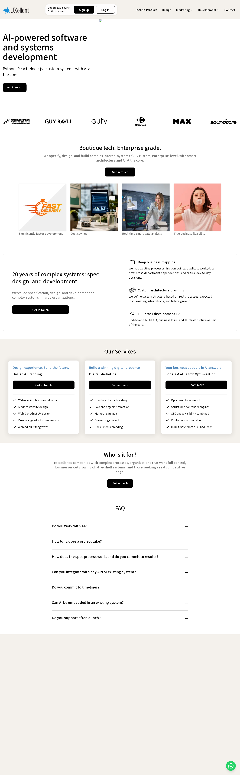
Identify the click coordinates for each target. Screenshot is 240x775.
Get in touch (14, 87)
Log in (105, 10)
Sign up (84, 10)
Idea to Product (146, 10)
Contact (229, 10)
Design (166, 10)
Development (207, 10)
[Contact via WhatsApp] (231, 766)
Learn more (196, 385)
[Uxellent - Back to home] (16, 10)
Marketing (183, 10)
